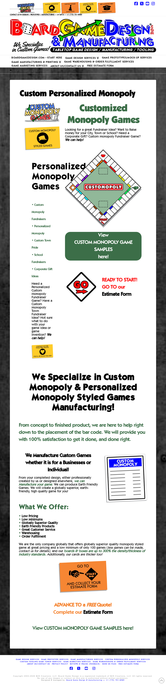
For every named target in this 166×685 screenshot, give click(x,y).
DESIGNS (25, 15)
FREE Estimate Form (129, 664)
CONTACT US (14, 15)
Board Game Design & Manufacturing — (86, 680)
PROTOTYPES (35, 15)
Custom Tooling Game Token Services (40, 661)
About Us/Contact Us (38, 664)
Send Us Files (109, 664)
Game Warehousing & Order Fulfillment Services (119, 661)
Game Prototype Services (55, 659)
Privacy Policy (60, 664)
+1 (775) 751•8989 (74, 15)
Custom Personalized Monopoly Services (127, 659)
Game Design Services (27, 659)
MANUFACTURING (48, 15)
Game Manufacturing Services (87, 659)
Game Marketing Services (77, 661)
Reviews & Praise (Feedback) (85, 664)
